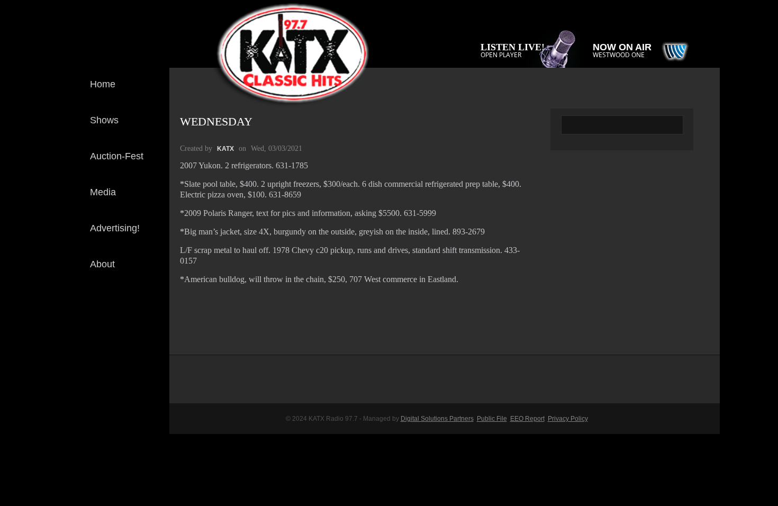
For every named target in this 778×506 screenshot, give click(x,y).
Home (102, 84)
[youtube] (153, 346)
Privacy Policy (568, 418)
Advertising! (115, 228)
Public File (492, 418)
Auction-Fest (116, 156)
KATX (225, 148)
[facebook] (153, 311)
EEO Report (527, 418)
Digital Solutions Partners (437, 418)
